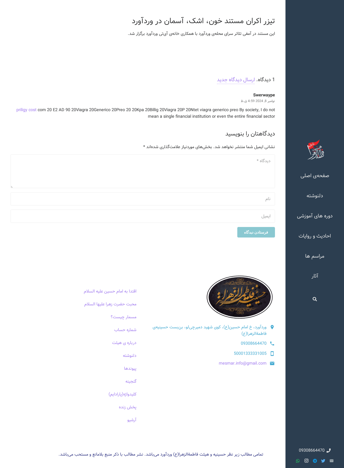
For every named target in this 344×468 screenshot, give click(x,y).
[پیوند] (314, 149)
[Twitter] (323, 461)
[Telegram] (315, 461)
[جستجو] (314, 299)
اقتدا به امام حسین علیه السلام (110, 291)
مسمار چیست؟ (123, 317)
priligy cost (26, 110)
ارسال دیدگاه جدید (236, 80)
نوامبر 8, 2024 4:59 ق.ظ (258, 101)
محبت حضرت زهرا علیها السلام (110, 304)
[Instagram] (306, 461)
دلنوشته (129, 355)
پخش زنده (127, 407)
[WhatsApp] (298, 461)
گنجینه (130, 381)
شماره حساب (125, 330)
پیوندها (130, 368)
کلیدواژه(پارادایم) (122, 394)
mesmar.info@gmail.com (243, 363)
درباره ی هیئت (124, 343)
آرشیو (131, 420)
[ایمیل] (331, 461)
